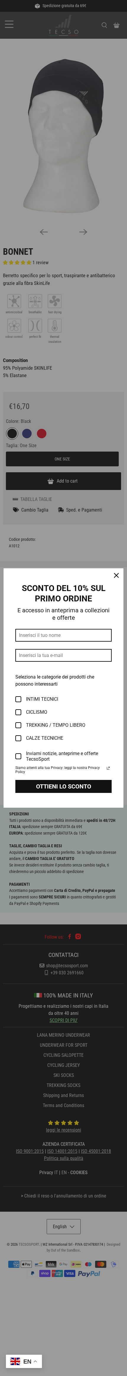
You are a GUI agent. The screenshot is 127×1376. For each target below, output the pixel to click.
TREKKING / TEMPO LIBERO (55, 725)
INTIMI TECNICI (42, 699)
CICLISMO (36, 712)
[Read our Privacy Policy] (108, 768)
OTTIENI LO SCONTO (63, 786)
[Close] (116, 575)
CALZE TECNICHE (44, 738)
